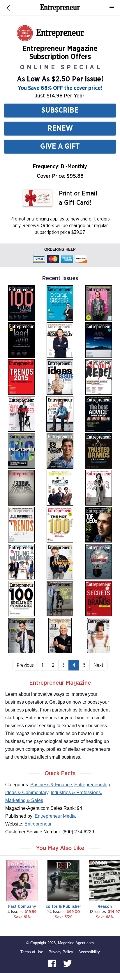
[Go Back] (8, 8)
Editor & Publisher (63, 906)
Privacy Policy (61, 952)
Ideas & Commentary (26, 792)
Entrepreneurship (92, 784)
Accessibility (89, 952)
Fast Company (22, 906)
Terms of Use (31, 952)
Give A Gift (60, 146)
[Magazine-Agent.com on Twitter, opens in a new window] (67, 963)
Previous (25, 665)
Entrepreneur (38, 823)
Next (98, 665)
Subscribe (60, 110)
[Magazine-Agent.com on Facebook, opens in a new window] (52, 963)
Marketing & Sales (24, 800)
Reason (105, 906)
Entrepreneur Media (55, 816)
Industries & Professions (76, 792)
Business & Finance (51, 784)
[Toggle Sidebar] (112, 8)
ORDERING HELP (60, 249)
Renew (60, 128)
